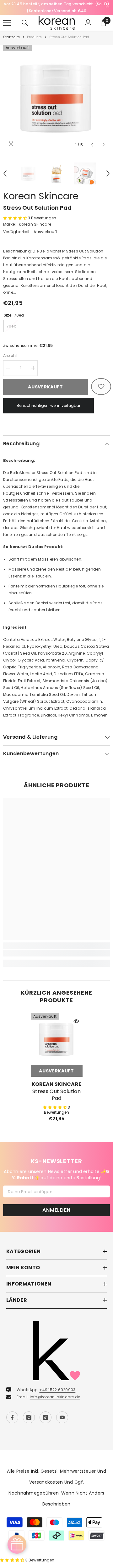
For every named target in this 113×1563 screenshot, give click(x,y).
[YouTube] (62, 1417)
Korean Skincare (40, 196)
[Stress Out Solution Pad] (57, 1039)
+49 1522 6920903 (57, 1389)
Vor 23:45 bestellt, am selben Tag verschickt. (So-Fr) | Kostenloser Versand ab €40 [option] (57, 7)
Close (107, 6)
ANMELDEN (56, 1210)
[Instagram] (29, 1417)
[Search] (25, 23)
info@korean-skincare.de (55, 1397)
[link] (56, 953)
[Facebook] (12, 1417)
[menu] (7, 23)
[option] (56, 98)
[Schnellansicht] (76, 1021)
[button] (92, 144)
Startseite (11, 37)
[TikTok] (45, 1417)
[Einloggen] (88, 22)
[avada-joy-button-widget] (17, 1544)
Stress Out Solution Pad (56, 1095)
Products (34, 37)
